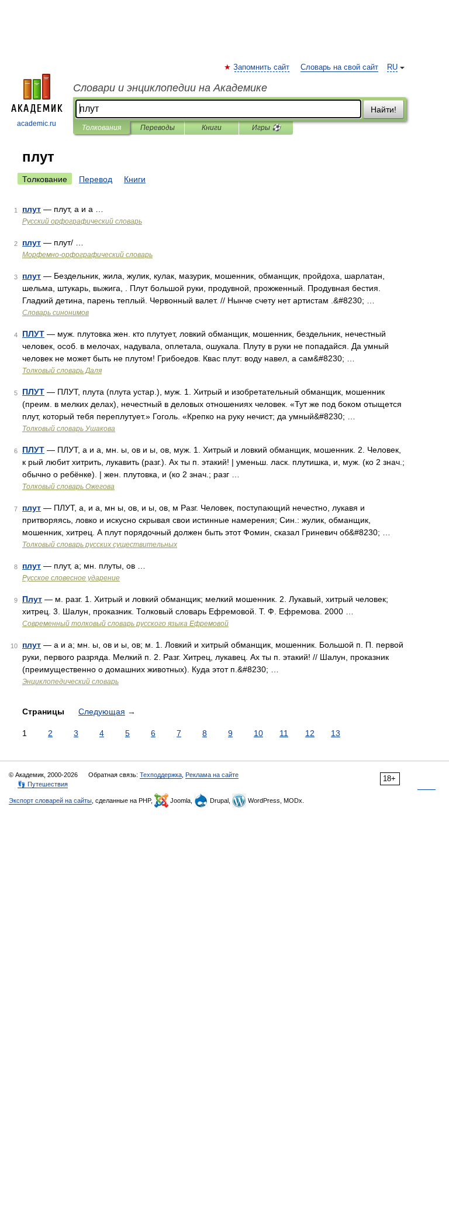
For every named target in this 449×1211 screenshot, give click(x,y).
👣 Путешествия (43, 784)
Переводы (157, 128)
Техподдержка (161, 774)
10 (258, 733)
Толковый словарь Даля (62, 371)
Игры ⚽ (266, 128)
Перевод (95, 179)
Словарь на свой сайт (339, 67)
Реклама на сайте (212, 774)
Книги (212, 128)
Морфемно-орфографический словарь (87, 255)
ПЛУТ (33, 333)
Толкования (101, 128)
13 (335, 733)
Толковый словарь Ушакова (68, 429)
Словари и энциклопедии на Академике (170, 88)
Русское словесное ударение (71, 578)
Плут (32, 599)
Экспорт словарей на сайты (50, 800)
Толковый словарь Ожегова (68, 487)
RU (392, 67)
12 (310, 733)
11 (283, 733)
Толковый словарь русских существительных (99, 544)
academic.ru (36, 123)
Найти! (383, 109)
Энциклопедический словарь (70, 682)
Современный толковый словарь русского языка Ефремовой (125, 624)
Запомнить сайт (261, 67)
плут (31, 209)
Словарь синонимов (55, 313)
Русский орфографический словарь (82, 221)
